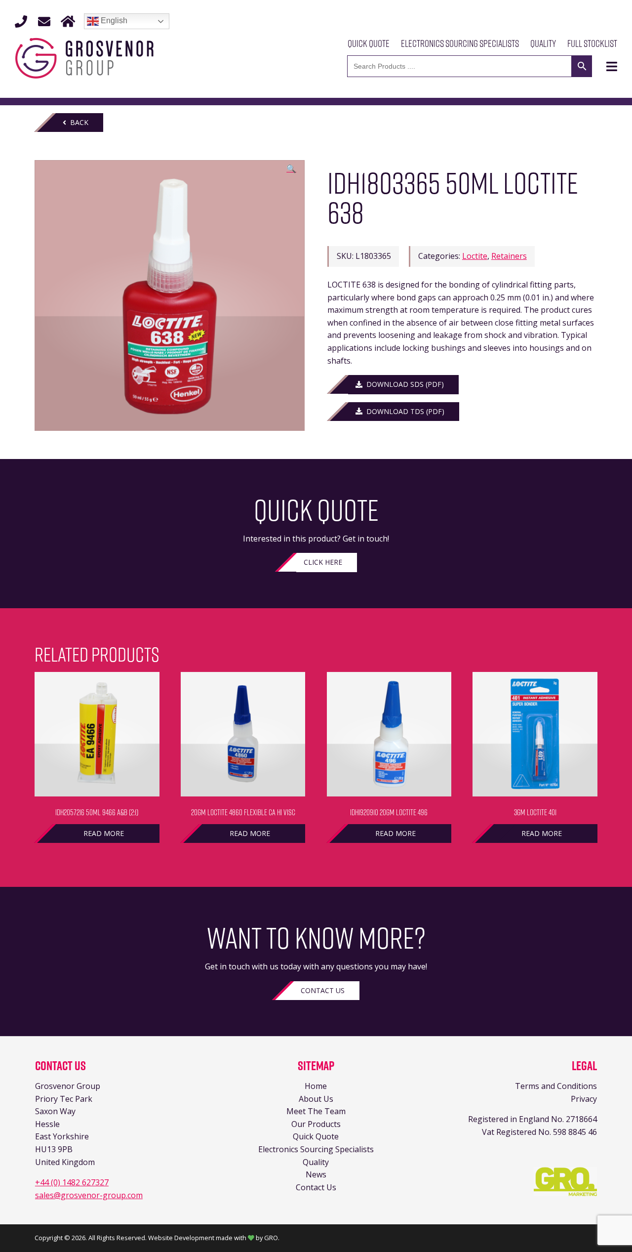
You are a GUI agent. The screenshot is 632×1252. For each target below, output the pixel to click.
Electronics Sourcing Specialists (460, 43)
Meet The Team (316, 1111)
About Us (316, 1098)
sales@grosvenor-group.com (89, 1195)
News (316, 1174)
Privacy (584, 1098)
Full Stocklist (592, 43)
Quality (543, 43)
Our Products (316, 1124)
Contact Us (323, 990)
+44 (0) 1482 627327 (72, 1182)
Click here (323, 562)
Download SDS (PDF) (403, 384)
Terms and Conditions (556, 1086)
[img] (611, 66)
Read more (103, 833)
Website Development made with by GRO (213, 1237)
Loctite (474, 255)
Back (77, 122)
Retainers (509, 255)
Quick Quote (369, 43)
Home (316, 1086)
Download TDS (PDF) (403, 411)
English (113, 20)
